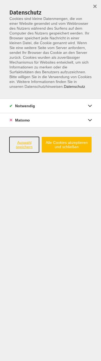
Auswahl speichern (24, 144)
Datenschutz (74, 86)
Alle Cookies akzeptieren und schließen (67, 144)
